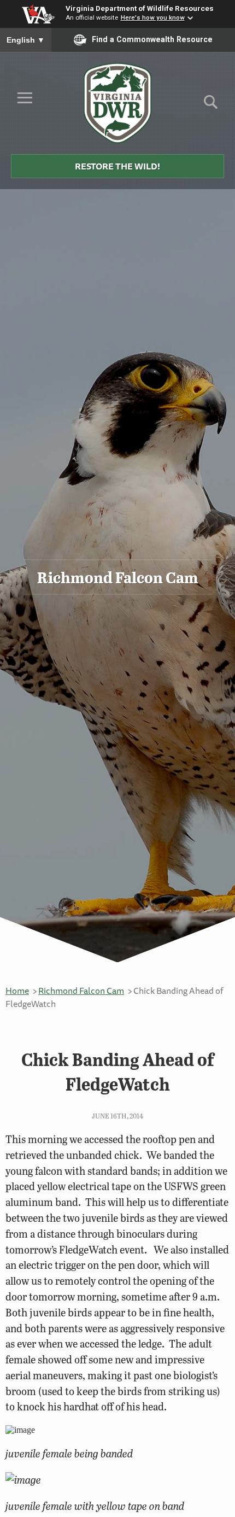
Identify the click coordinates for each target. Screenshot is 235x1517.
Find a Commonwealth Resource (152, 39)
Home (17, 990)
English (26, 40)
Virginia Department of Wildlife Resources (140, 8)
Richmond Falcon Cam (81, 990)
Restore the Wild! (117, 166)
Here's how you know (153, 17)
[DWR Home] (118, 103)
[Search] (211, 105)
